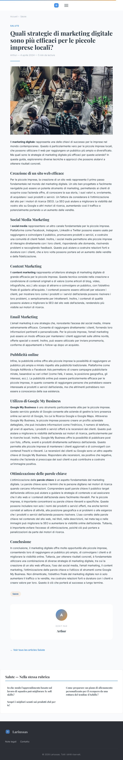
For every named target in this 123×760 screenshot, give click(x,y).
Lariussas (20, 731)
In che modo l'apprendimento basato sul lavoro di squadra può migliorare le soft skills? (29, 691)
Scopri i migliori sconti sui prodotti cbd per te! (31, 703)
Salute (23, 16)
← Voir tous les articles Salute (27, 649)
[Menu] (66, 5)
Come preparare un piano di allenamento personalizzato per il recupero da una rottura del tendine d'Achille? (89, 691)
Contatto (24, 741)
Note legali (10, 741)
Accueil (13, 16)
